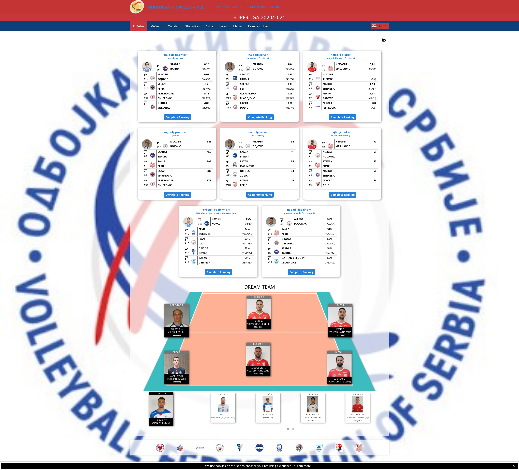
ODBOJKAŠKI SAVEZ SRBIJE (176, 7)
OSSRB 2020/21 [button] (228, 7)
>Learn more (302, 466)
